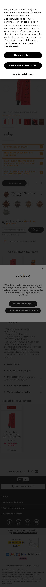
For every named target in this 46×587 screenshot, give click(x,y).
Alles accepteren (23, 55)
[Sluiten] (43, 3)
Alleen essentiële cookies (23, 65)
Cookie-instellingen (23, 74)
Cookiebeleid (12, 46)
